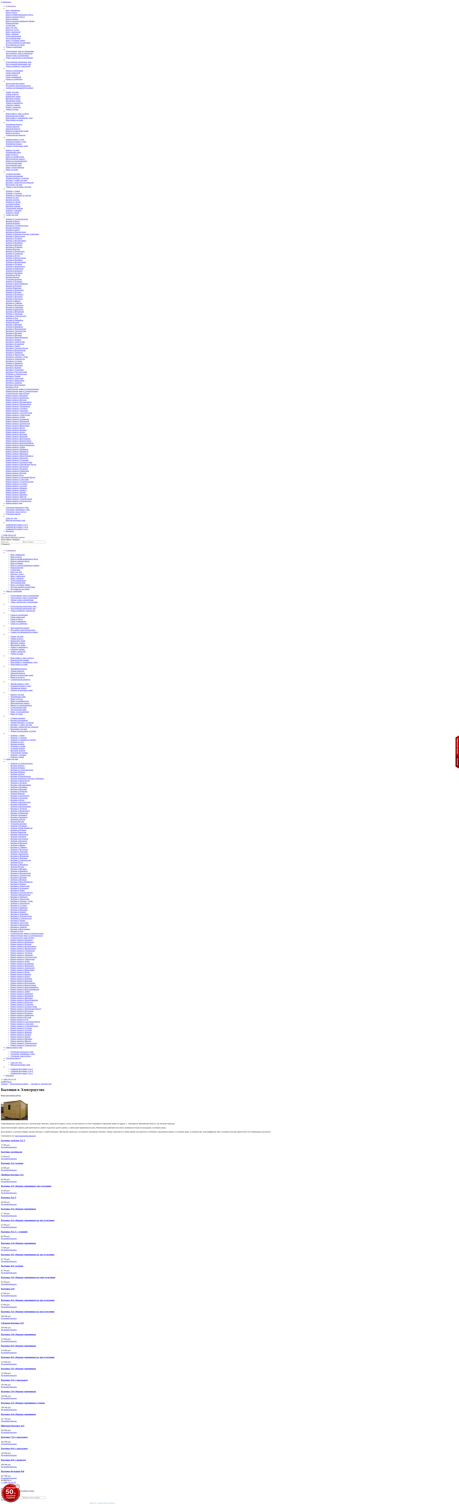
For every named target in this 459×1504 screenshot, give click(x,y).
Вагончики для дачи (14, 185)
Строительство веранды (15, 135)
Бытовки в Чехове (13, 376)
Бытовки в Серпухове (15, 378)
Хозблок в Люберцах (14, 363)
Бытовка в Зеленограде (15, 251)
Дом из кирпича (12, 60)
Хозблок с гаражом (13, 210)
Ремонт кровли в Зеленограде (18, 424)
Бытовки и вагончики (15, 172)
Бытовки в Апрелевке (15, 370)
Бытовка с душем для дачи (16, 180)
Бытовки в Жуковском (15, 312)
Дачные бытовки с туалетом (17, 178)
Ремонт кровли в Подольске (17, 467)
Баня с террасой (12, 34)
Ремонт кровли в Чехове (16, 492)
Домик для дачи (12, 92)
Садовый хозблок (13, 204)
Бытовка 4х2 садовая (12, 1266)
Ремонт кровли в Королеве (17, 436)
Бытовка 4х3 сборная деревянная (18, 1346)
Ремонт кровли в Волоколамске (19, 402)
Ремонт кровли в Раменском (17, 471)
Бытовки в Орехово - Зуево (17, 357)
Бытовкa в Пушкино (14, 247)
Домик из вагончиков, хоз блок (18, 187)
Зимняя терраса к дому (15, 139)
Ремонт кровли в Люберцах (17, 449)
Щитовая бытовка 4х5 (12, 1425)
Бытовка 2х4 (7, 1288)
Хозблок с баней (12, 213)
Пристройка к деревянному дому (19, 118)
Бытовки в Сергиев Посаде (17, 348)
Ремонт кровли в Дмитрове (17, 411)
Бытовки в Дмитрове (14, 307)
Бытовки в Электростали (16, 316)
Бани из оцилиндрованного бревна (20, 21)
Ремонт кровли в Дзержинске (18, 406)
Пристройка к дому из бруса (17, 114)
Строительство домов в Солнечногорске (22, 389)
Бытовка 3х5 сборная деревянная (18, 1368)
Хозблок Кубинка (13, 223)
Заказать (13, 1147)
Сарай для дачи (12, 215)
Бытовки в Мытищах (14, 365)
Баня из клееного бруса (15, 17)
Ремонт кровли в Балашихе (17, 396)
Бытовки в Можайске (14, 320)
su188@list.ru (6, 1082)
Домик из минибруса (14, 103)
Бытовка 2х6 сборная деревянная (18, 1334)
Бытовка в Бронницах (15, 290)
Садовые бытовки (13, 174)
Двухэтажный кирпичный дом (18, 64)
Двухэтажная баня (13, 38)
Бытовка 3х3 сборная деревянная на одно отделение (28, 1277)
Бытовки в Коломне (14, 333)
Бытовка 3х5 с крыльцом (14, 1380)
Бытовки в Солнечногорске (17, 226)
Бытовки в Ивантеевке (15, 380)
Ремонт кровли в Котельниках (18, 439)
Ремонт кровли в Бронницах (17, 398)
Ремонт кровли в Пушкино (17, 469)
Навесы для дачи (12, 150)
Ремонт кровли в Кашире (16, 430)
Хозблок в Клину (13, 230)
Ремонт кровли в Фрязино (16, 488)
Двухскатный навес (14, 165)
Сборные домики (13, 105)
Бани (8, 8)
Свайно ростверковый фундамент (19, 88)
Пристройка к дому (14, 111)
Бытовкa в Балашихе (14, 273)
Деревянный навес (13, 152)
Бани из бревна (12, 19)
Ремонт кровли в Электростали (18, 501)
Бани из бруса (11, 12)
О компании (6, 2)
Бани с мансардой (13, 32)
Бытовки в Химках (13, 340)
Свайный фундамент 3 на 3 (17, 529)
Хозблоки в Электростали (16, 374)
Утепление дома (12, 505)
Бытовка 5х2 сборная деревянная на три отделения (27, 1311)
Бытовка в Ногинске (14, 299)
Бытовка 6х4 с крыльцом (14, 1448)
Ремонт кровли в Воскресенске (18, 404)
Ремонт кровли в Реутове (16, 473)
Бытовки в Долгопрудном (16, 372)
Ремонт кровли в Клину (15, 432)
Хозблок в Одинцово (14, 253)
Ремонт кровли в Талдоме (16, 486)
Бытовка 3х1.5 (8, 1197)
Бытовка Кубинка (13, 228)
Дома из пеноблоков (14, 49)
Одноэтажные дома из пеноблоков (20, 51)
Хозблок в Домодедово (15, 355)
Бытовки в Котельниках (15, 385)
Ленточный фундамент (15, 83)
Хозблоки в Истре (13, 275)
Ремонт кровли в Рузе (15, 475)
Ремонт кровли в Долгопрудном (19, 413)
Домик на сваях (12, 109)
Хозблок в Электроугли (15, 359)
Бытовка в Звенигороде (15, 236)
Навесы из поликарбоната (16, 161)
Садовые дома (11, 90)
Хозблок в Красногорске (16, 258)
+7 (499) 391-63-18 (8, 535)
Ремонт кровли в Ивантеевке (18, 426)
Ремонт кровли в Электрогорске (19, 499)
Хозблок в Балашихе (14, 271)
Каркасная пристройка (15, 116)
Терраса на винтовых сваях (17, 146)
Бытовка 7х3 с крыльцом (14, 1437)
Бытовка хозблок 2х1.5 (13, 1140)
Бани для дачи (11, 28)
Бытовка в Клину (13, 221)
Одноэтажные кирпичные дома (18, 62)
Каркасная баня (12, 23)
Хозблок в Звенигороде (15, 266)
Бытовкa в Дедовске (14, 264)
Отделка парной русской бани (18, 43)
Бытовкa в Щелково (14, 325)
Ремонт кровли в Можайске (17, 451)
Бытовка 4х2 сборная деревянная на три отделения (27, 1300)
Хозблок (9, 189)
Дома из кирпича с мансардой (18, 66)
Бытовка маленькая (11, 1152)
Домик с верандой (13, 107)
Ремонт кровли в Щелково (16, 495)
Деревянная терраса (14, 144)
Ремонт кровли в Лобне (15, 447)
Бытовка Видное (12, 277)
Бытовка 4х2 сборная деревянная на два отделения (27, 1254)
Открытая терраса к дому (16, 142)
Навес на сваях (12, 170)
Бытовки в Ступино (14, 361)
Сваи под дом (11, 518)
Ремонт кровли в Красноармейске (19, 443)
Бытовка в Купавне (14, 286)
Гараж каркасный (13, 73)
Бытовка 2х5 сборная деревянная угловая (23, 1403)
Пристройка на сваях (14, 120)
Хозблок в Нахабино (14, 243)
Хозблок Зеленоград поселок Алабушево (22, 234)
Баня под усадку (12, 30)
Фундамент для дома (14, 81)
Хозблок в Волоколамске (16, 262)
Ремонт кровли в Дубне (15, 417)
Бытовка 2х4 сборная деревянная (18, 1243)
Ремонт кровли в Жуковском (17, 421)
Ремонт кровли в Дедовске (17, 408)
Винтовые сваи (12, 516)
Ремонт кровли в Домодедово (18, 415)
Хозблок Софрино (13, 301)
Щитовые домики (13, 99)
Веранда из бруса (13, 133)
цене (26, 1136)
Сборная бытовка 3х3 (12, 1323)
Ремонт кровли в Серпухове (17, 479)
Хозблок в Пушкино (14, 281)
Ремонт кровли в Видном (16, 400)
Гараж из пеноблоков (14, 71)
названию (32, 1136)
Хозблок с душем (13, 191)
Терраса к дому (12, 137)
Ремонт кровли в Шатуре (16, 497)
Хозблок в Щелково (14, 335)
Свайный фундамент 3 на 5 (17, 525)
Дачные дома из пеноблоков (17, 56)
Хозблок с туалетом (14, 193)
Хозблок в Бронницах (15, 309)
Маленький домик (13, 101)
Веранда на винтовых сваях (17, 131)
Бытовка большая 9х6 (12, 1471)
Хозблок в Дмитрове (14, 314)
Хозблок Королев (13, 249)
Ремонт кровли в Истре (15, 428)
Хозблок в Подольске (14, 305)
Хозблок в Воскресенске (16, 350)
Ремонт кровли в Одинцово (17, 460)
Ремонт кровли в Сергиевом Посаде (20, 477)
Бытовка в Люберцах (14, 352)
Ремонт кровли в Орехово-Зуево (19, 462)
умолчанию (19, 1136)
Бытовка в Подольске (14, 294)
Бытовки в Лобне (13, 346)
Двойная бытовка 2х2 (12, 1174)
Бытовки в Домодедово (15, 342)
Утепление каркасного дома (17, 507)
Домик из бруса (12, 94)
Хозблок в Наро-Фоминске (17, 284)
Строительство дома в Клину (18, 393)
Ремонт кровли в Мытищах (17, 454)
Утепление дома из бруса (16, 512)
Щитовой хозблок (13, 206)
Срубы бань (10, 25)
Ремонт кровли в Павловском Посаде (21, 464)
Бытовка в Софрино (14, 303)
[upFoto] (14, 1120)
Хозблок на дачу (12, 198)
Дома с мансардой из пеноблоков (19, 58)
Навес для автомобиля (15, 167)
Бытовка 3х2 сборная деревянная (18, 1209)
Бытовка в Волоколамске (16, 241)
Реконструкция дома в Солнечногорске (22, 391)
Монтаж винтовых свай (15, 520)
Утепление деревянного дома (18, 510)
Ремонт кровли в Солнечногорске (19, 482)
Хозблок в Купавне (13, 292)
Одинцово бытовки (14, 279)
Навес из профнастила (15, 157)
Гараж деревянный (13, 77)
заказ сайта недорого (106, 1503)
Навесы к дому (12, 148)
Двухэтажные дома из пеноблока (19, 53)
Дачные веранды (12, 127)
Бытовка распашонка (14, 176)
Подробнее (5, 1147)
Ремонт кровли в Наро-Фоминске (19, 456)
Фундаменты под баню (15, 45)
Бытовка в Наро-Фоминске (17, 337)
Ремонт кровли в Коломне (16, 434)
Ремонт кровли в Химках (16, 490)
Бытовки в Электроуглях (16, 331)
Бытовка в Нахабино (14, 260)
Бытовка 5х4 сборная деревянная (18, 1391)
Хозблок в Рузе (12, 318)
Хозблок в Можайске (14, 327)
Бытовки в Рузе (12, 387)
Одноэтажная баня (13, 36)
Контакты (10, 531)
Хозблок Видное (12, 322)
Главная (4, 1084)
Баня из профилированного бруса (19, 15)
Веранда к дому (12, 122)
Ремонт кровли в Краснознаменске (20, 445)
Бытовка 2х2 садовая (12, 1163)
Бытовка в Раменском (14, 269)
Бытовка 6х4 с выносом (13, 1460)
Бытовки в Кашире (13, 368)
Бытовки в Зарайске (14, 383)
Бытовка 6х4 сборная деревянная (18, 1414)
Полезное (10, 522)
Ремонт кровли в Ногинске (17, 458)
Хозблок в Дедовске (14, 238)
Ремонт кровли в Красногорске (18, 441)
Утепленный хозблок (14, 208)
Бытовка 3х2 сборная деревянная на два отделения (27, 1220)
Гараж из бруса (12, 75)
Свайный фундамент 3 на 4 (17, 527)
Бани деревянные (13, 10)
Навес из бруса (12, 155)
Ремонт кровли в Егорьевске (17, 419)
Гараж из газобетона (14, 79)
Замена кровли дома (14, 503)
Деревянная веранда (14, 124)
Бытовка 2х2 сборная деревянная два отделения (26, 1186)
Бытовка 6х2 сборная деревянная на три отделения (27, 1357)
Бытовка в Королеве (14, 245)
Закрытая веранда (13, 129)
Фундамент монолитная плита (18, 86)
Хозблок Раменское (14, 288)
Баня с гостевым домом (15, 40)
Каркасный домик (13, 96)
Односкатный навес (14, 163)
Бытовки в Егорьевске (15, 344)
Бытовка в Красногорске (16, 232)
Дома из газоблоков (14, 47)
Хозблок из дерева (13, 202)
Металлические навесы (15, 159)
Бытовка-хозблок (13, 200)
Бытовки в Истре (13, 256)
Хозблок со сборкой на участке (18, 195)
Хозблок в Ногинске (14, 297)
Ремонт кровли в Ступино (16, 484)
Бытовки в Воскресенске (16, 329)
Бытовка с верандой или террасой (19, 182)
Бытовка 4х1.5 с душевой (14, 1231)
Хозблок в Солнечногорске (17, 219)
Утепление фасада (13, 514)
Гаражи (9, 68)
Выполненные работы (15, 217)
